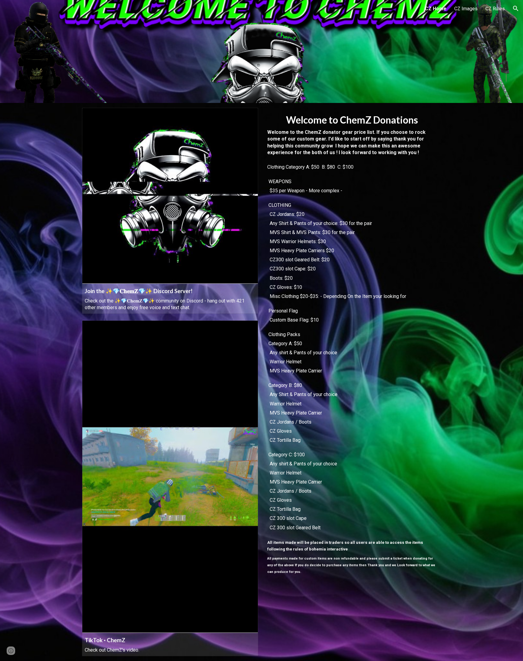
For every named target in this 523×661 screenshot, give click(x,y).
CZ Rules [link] (495, 9)
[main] (353, 342)
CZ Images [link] (466, 9)
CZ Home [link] (435, 9)
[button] (515, 8)
